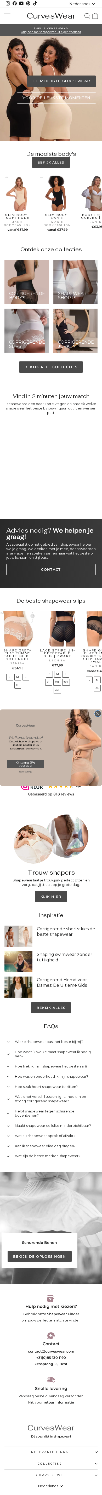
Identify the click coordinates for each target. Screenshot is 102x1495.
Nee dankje (25, 771)
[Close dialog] (98, 713)
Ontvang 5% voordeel (25, 763)
